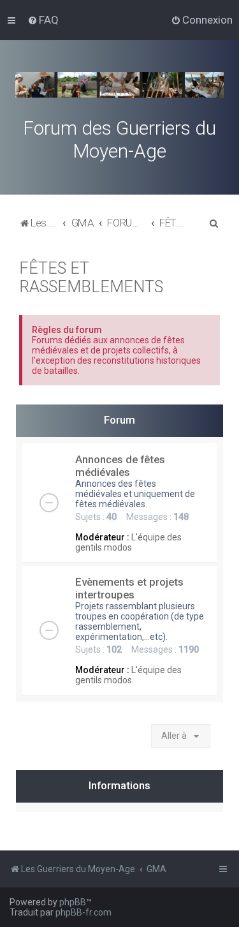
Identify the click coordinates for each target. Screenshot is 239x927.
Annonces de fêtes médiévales (120, 465)
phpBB (72, 902)
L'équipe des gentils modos (128, 542)
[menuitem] (43, 20)
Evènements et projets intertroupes (129, 588)
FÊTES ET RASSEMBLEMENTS (91, 277)
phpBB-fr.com (83, 912)
